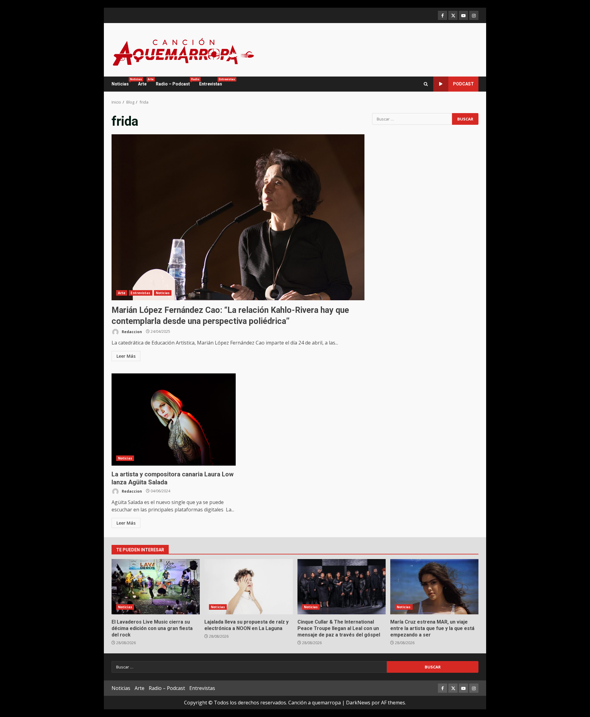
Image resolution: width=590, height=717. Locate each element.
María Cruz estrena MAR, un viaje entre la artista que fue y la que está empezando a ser (434, 586)
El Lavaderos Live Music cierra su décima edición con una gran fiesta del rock (156, 586)
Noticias (122, 82)
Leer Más (126, 356)
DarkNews (358, 702)
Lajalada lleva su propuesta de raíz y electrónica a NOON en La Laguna (248, 586)
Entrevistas (210, 82)
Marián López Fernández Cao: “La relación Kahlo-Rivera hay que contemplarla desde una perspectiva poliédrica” (238, 217)
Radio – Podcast (175, 82)
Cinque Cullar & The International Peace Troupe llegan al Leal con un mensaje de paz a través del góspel (341, 586)
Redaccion (131, 331)
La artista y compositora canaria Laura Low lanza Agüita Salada (174, 419)
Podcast (463, 83)
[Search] (426, 84)
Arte (144, 82)
